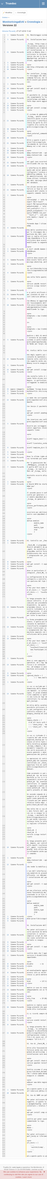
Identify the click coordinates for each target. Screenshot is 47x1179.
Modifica (8, 13)
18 (8, 129)
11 (8, 1033)
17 (8, 947)
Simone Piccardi (8, 31)
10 (8, 150)
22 (8, 359)
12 (8, 864)
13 (8, 607)
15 (8, 389)
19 (8, 305)
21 (8, 52)
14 (8, 78)
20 (8, 1093)
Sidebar (5, 17)
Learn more (27, 1177)
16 (8, 69)
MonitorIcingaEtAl (13, 21)
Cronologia (21, 13)
